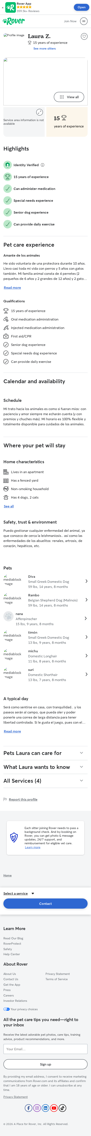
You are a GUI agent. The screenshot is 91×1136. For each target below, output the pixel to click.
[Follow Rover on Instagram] (37, 1108)
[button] (3, 7)
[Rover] (14, 21)
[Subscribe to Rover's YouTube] (54, 1108)
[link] (45, 581)
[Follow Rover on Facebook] (28, 1108)
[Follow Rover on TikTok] (62, 1108)
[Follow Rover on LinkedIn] (45, 1108)
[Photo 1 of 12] (45, 81)
